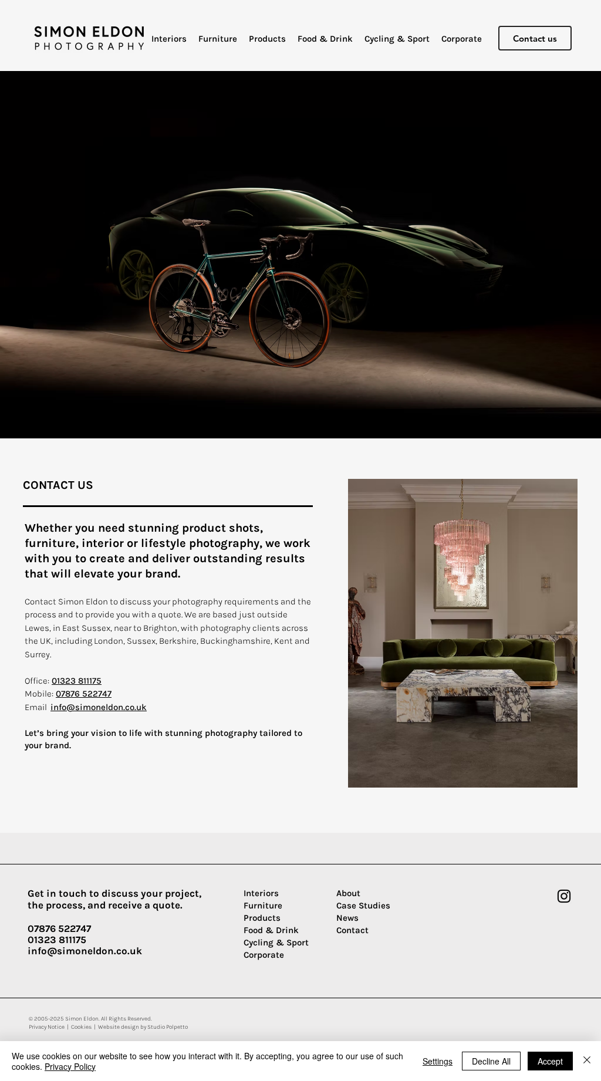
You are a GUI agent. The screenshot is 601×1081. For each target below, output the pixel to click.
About (348, 893)
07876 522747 (84, 693)
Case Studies (363, 905)
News (347, 918)
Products (262, 918)
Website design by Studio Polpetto (143, 1027)
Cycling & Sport (276, 942)
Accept (550, 1061)
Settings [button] (438, 1061)
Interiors (261, 893)
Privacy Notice (47, 1027)
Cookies (81, 1027)
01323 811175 (77, 680)
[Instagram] (564, 896)
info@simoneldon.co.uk (98, 707)
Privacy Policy (70, 1066)
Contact (352, 930)
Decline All (491, 1061)
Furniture (263, 905)
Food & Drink (271, 930)
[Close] (587, 1061)
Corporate (264, 955)
